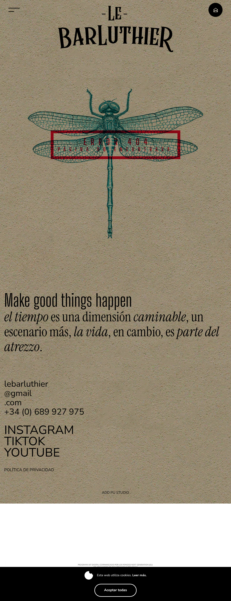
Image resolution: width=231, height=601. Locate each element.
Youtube (32, 453)
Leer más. (139, 575)
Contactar (215, 10)
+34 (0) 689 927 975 (44, 412)
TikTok (24, 441)
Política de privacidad (29, 470)
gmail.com (26, 393)
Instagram (39, 430)
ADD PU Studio (115, 492)
